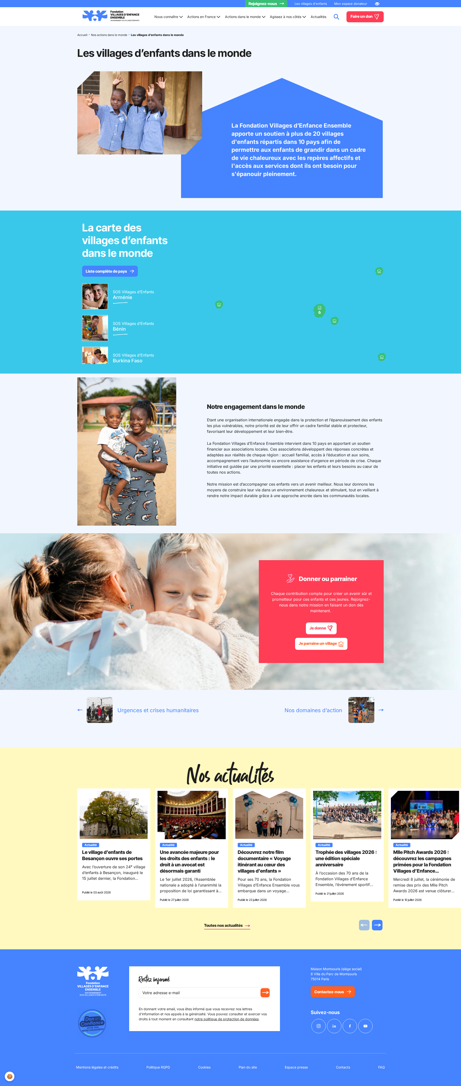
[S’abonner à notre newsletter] (265, 992)
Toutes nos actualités (223, 925)
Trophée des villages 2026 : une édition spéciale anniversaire (346, 858)
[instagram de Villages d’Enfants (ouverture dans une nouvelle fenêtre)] (318, 1026)
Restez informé (154, 979)
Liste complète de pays (106, 271)
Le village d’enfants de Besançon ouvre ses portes (112, 855)
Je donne (318, 628)
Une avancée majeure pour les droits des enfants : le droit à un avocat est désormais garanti (189, 861)
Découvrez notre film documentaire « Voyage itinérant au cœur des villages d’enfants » (264, 861)
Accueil (82, 35)
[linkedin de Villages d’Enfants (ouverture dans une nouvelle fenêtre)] (334, 1026)
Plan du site (248, 1067)
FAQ (381, 1067)
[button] (379, 271)
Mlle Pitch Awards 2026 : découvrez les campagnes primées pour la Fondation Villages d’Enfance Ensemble (422, 864)
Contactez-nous (329, 991)
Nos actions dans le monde (109, 35)
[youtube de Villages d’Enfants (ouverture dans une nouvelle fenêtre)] (365, 1026)
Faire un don (362, 16)
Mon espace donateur (350, 4)
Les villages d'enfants (311, 4)
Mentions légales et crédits (97, 1067)
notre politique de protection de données (226, 1019)
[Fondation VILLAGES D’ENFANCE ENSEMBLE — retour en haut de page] (111, 16)
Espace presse (296, 1067)
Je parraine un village (318, 643)
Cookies (204, 1067)
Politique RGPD (158, 1067)
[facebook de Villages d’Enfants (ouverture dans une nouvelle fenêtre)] (350, 1026)
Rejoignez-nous (263, 3)
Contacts (343, 1067)
